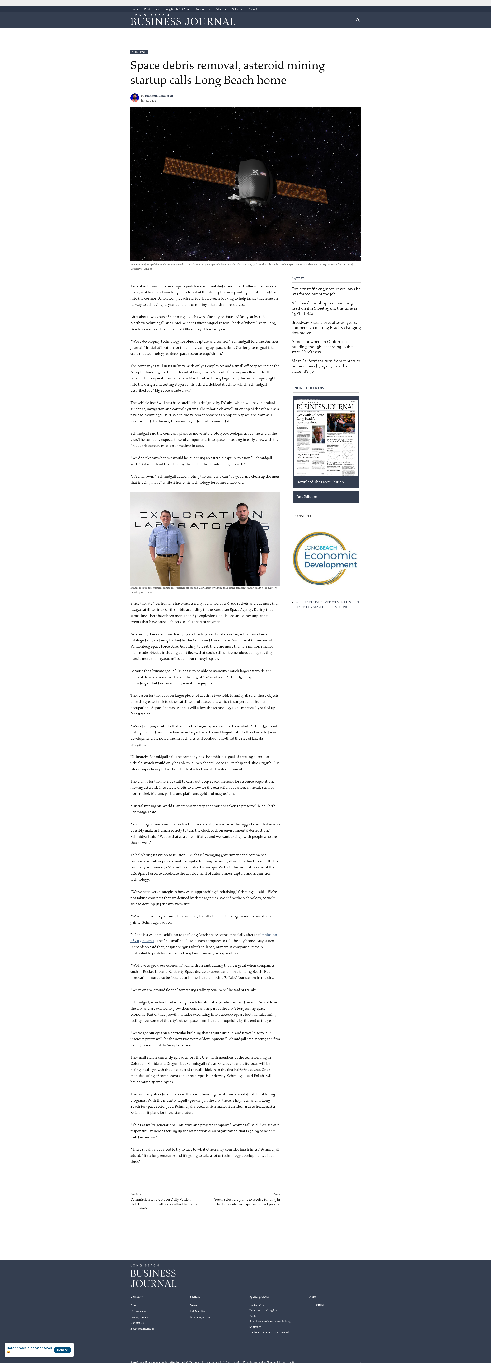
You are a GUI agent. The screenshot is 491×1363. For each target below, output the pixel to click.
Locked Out (264, 1308)
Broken (270, 1318)
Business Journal (200, 1317)
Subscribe (237, 9)
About (134, 1305)
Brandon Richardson (159, 96)
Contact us (137, 1323)
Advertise (221, 9)
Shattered (269, 1329)
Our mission (138, 1311)
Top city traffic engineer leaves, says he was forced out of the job (326, 291)
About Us (254, 9)
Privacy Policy (139, 1317)
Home (134, 9)
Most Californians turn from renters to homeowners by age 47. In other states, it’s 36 (326, 366)
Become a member (142, 1329)
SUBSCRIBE (317, 1305)
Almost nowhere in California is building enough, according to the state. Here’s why (322, 346)
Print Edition (151, 9)
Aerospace (139, 51)
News (193, 1305)
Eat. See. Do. (197, 1311)
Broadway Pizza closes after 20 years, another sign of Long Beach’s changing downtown (326, 327)
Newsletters (203, 9)
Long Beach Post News (177, 9)
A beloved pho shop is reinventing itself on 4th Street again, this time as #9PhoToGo (324, 308)
